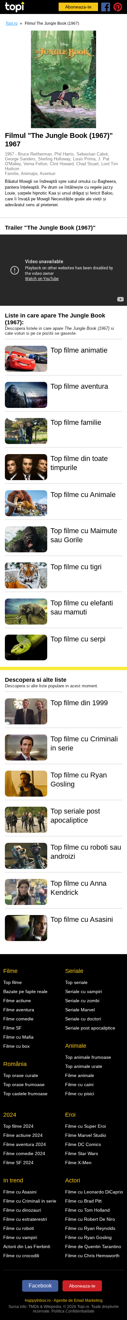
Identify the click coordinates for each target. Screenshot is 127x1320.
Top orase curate (20, 1075)
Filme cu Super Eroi (85, 1126)
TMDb (33, 1306)
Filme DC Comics (83, 1144)
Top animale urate (83, 1066)
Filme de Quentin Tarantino (93, 1246)
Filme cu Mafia (18, 1037)
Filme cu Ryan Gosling (88, 1237)
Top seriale (76, 982)
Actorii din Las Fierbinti (26, 1246)
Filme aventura (18, 1009)
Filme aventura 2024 (24, 1144)
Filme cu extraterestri (25, 1219)
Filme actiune (17, 1000)
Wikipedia (52, 1306)
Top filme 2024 (18, 1126)
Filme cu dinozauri (22, 1210)
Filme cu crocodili (21, 1255)
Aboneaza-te (78, 6)
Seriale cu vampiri (83, 991)
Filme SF (12, 1027)
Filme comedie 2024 (24, 1153)
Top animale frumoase (88, 1057)
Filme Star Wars (81, 1153)
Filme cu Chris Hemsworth (92, 1255)
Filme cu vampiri (20, 1237)
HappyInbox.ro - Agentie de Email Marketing (64, 1300)
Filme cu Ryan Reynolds (90, 1228)
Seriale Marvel (80, 1009)
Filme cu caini (79, 1084)
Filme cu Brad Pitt (83, 1201)
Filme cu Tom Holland (87, 1210)
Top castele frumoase (25, 1093)
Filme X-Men (78, 1162)
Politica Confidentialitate (72, 1311)
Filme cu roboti (18, 1228)
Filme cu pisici (79, 1093)
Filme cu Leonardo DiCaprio (94, 1191)
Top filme (12, 982)
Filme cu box (16, 1046)
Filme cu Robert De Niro (90, 1219)
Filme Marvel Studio (85, 1135)
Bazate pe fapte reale (25, 991)
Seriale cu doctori (83, 1018)
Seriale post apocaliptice (90, 1027)
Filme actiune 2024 (23, 1135)
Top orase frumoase (24, 1084)
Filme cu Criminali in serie (29, 1201)
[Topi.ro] (14, 7)
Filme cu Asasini (19, 1191)
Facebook (40, 1285)
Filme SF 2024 (18, 1162)
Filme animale (79, 1075)
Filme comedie (18, 1018)
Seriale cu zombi (82, 1000)
